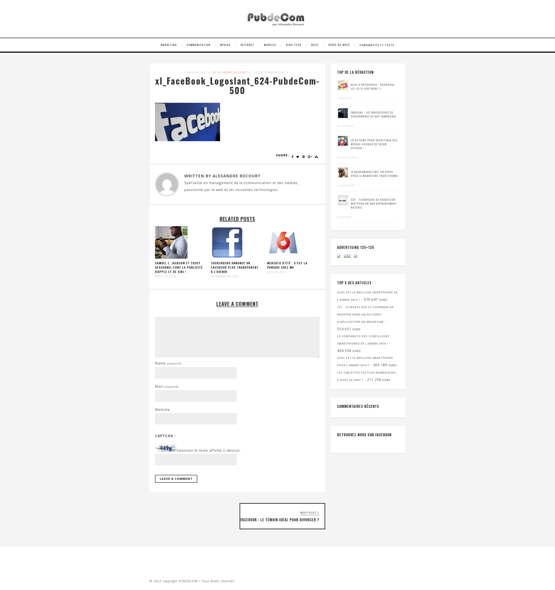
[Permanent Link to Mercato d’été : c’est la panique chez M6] (283, 257)
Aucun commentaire (269, 72)
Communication (199, 45)
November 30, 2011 (225, 276)
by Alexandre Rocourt (230, 72)
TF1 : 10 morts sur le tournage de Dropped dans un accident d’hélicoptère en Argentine (365, 314)
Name (168, 363)
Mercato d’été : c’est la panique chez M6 (287, 265)
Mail (166, 386)
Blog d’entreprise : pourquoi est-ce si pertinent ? (373, 86)
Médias (225, 45)
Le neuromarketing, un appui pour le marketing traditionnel (374, 174)
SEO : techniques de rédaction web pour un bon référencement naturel (374, 203)
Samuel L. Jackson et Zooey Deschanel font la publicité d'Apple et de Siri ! (179, 267)
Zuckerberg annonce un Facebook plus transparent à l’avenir (234, 267)
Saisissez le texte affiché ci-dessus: (208, 450)
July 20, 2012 (276, 272)
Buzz (315, 45)
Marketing (169, 45)
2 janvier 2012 (195, 72)
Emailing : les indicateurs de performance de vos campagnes (373, 114)
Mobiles (270, 45)
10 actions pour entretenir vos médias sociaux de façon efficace (374, 144)
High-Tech (294, 45)
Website (162, 409)
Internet (247, 45)
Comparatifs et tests (377, 45)
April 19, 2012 (165, 276)
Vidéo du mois (339, 45)
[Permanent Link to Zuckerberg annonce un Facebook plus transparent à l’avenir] (227, 257)
